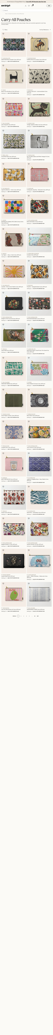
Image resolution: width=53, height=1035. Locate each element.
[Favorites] (29, 5)
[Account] (25, 5)
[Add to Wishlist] (3, 34)
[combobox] (26, 10)
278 (34, 616)
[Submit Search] (3, 10)
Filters (5, 29)
